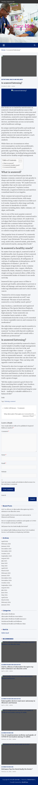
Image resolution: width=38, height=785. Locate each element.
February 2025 (6, 573)
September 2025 (6, 556)
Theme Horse (31, 779)
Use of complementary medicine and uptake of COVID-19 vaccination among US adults (18, 736)
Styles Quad (5, 633)
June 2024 (4, 592)
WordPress (25, 782)
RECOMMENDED (8, 639)
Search (3, 495)
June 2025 (4, 563)
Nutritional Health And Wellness (12, 79)
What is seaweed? (9, 163)
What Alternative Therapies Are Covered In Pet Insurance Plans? (19, 415)
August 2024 (5, 588)
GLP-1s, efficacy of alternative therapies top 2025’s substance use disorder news (17, 668)
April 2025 (4, 568)
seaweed (12, 401)
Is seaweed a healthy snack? (12, 165)
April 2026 (4, 541)
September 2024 (6, 585)
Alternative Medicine (8, 614)
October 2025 (5, 553)
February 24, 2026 (6, 739)
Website (3, 472)
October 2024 (5, 583)
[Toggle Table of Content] (19, 160)
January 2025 (5, 575)
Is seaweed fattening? (10, 167)
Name (3, 455)
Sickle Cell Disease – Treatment (14, 408)
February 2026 (6, 544)
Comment (5, 431)
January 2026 (5, 546)
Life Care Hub (16, 779)
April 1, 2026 (4, 705)
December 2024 (6, 578)
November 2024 (6, 580)
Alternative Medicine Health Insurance (13, 619)
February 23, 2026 (6, 771)
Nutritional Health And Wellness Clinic (13, 624)
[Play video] (19, 97)
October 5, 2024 (5, 86)
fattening (7, 401)
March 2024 (5, 600)
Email (3, 463)
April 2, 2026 (4, 671)
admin (13, 86)
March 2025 (5, 570)
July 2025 (4, 561)
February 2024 (6, 602)
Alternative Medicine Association (12, 616)
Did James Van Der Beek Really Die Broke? (14, 526)
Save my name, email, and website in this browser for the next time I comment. (18, 483)
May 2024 (4, 595)
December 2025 (6, 549)
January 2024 (5, 605)
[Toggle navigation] (3, 45)
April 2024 (4, 597)
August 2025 (5, 558)
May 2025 (4, 566)
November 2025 (6, 551)
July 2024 (4, 590)
